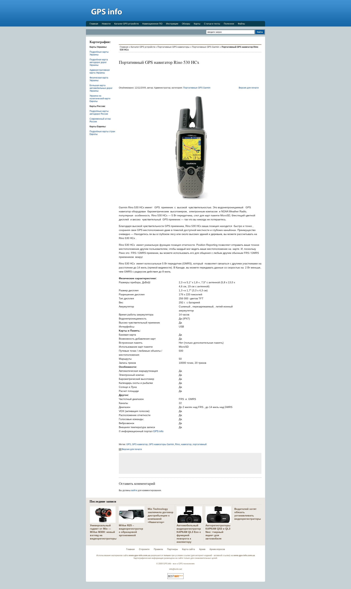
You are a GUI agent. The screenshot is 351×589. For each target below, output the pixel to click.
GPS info (158, 431)
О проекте (144, 549)
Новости (106, 23)
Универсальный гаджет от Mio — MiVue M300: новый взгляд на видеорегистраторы (103, 532)
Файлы (241, 23)
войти (134, 490)
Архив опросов (217, 549)
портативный (200, 444)
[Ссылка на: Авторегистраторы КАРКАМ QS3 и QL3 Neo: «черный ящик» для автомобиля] (218, 521)
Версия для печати (249, 87)
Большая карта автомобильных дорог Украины (101, 88)
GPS (128, 444)
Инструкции (172, 23)
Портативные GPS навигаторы (173, 47)
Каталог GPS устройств (126, 23)
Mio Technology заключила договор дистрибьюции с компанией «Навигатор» (160, 515)
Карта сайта (188, 549)
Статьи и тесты (212, 23)
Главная (94, 23)
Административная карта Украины (100, 71)
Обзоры (186, 23)
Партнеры (172, 549)
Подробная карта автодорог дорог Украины (99, 62)
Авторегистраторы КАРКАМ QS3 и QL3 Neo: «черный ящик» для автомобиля (217, 532)
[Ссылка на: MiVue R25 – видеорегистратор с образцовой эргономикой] (131, 521)
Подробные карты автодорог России (99, 112)
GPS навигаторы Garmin (161, 444)
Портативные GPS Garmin (205, 47)
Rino (177, 444)
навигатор (186, 444)
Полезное (229, 23)
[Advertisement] (198, 10)
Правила (158, 549)
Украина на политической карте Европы (100, 99)
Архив (202, 549)
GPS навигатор (140, 444)
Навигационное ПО (152, 23)
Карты (197, 23)
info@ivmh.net (175, 569)
